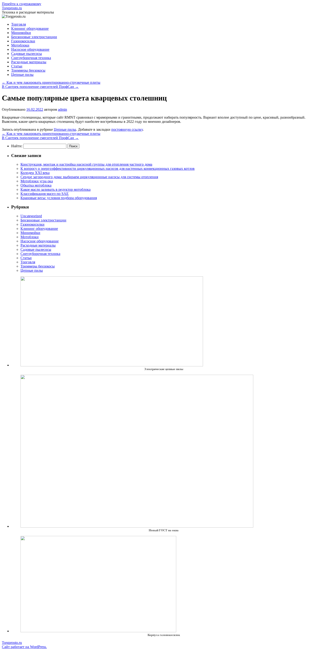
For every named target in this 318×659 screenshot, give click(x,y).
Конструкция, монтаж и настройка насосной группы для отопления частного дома (86, 164)
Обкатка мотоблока (35, 185)
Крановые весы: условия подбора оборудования (58, 198)
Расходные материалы (28, 62)
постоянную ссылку (127, 129)
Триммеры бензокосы (28, 70)
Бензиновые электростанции (34, 37)
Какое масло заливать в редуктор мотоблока (55, 189)
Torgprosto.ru (12, 8)
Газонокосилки (23, 41)
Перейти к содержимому (21, 4)
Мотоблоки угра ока (36, 181)
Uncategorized (31, 216)
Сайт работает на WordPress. (24, 647)
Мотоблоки (20, 45)
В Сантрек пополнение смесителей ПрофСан (40, 87)
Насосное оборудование (30, 49)
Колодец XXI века (35, 173)
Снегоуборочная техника (31, 58)
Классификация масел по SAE (44, 194)
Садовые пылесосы (26, 54)
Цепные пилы (22, 75)
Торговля (18, 24)
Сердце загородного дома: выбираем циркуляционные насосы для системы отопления (89, 177)
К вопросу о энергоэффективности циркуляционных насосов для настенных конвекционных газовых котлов (107, 169)
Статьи (16, 66)
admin (62, 109)
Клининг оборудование (30, 28)
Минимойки (21, 33)
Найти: (16, 146)
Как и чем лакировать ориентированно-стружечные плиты (51, 82)
